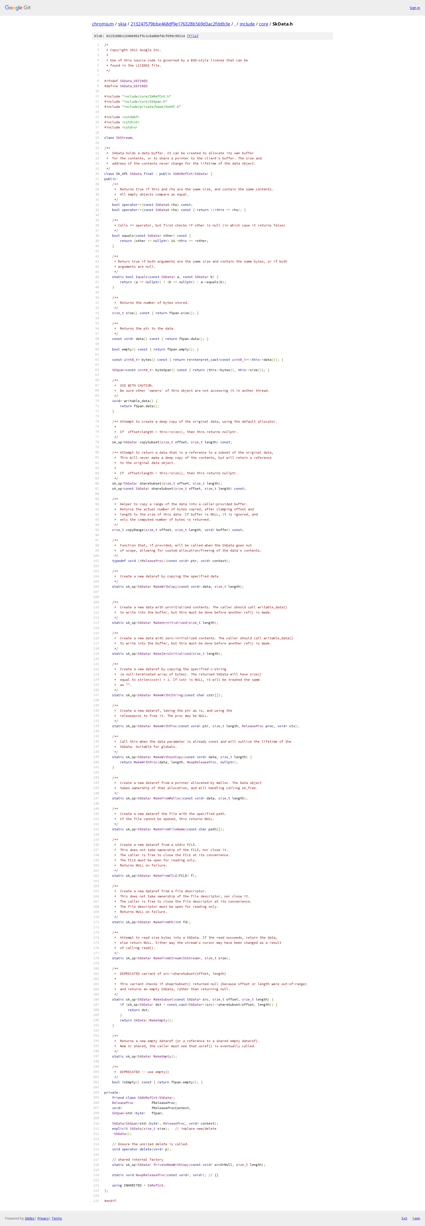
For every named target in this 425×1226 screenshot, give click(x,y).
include (247, 24)
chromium (103, 24)
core (263, 24)
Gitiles (29, 1218)
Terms (57, 1218)
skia (122, 24)
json (416, 1218)
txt (404, 1218)
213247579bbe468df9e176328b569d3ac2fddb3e (180, 24)
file (193, 36)
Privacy (43, 1218)
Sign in (415, 7)
